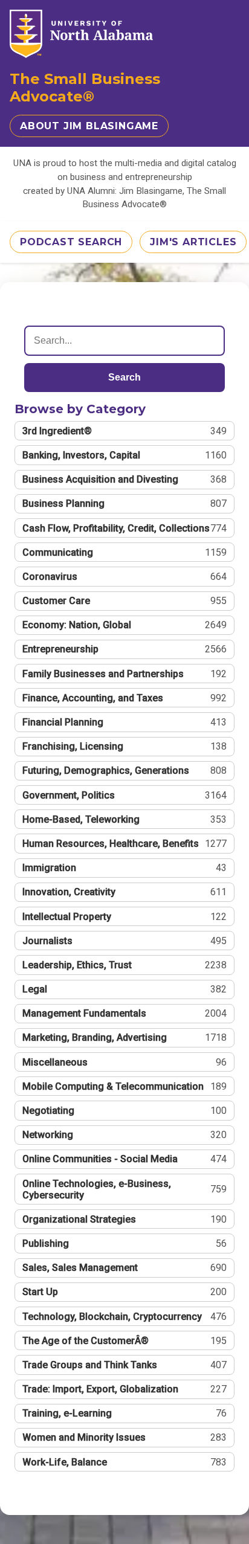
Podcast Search (71, 242)
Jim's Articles (193, 242)
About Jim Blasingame (89, 126)
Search (124, 377)
